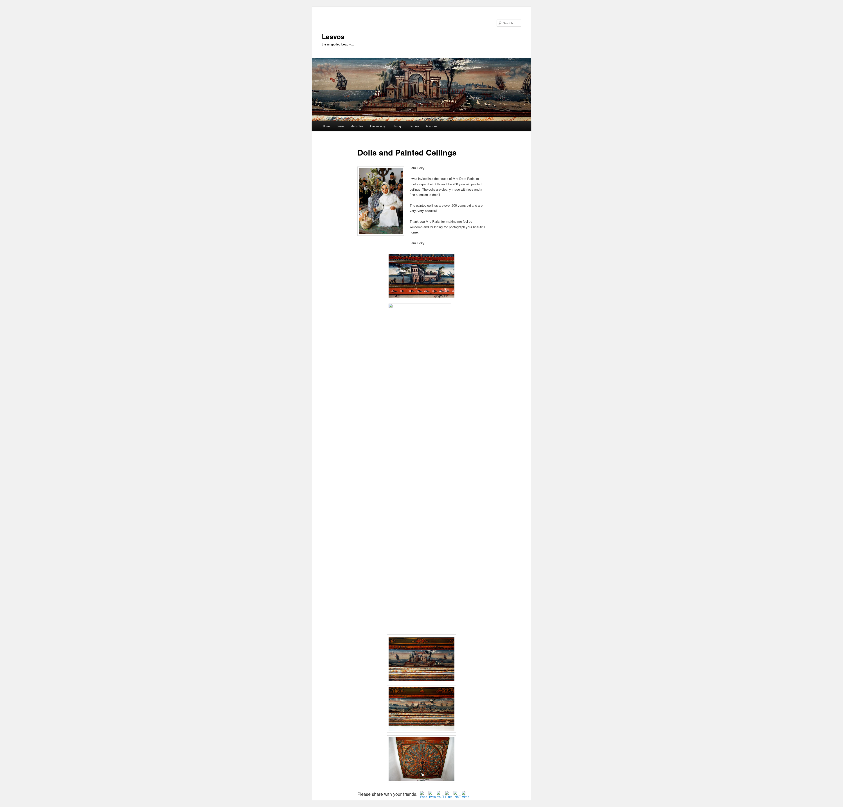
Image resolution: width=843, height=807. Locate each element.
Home (326, 126)
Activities (357, 126)
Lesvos (333, 36)
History (397, 126)
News (340, 126)
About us (431, 126)
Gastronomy (378, 126)
